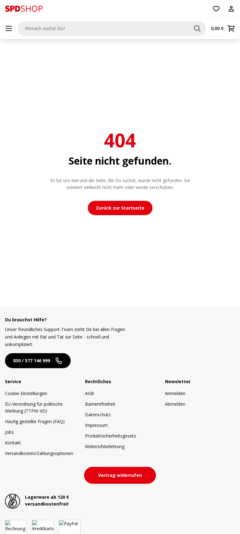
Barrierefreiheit (100, 404)
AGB (89, 393)
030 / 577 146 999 (31, 360)
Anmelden (175, 393)
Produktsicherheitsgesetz (110, 436)
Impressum (96, 425)
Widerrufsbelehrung (104, 446)
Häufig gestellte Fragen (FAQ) (35, 421)
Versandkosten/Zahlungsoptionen (39, 453)
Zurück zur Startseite (120, 208)
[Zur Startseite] (23, 9)
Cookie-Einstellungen (26, 393)
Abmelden (175, 404)
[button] (23, 9)
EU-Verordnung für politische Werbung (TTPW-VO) (34, 407)
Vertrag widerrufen (120, 475)
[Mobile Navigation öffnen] (8, 28)
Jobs (9, 432)
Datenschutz (98, 415)
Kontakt (13, 443)
